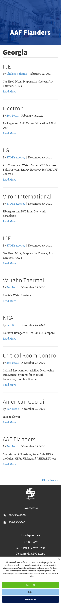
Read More (9, 91)
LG (6, 150)
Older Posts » (50, 480)
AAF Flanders (19, 439)
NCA (8, 318)
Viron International (27, 196)
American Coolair (24, 402)
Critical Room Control (30, 355)
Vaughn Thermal (23, 280)
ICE (7, 66)
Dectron (13, 108)
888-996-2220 (17, 515)
